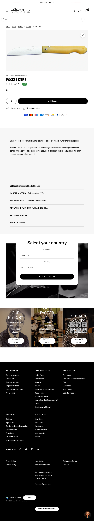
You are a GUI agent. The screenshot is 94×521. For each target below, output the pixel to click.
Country (47, 262)
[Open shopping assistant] (87, 514)
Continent (46, 250)
